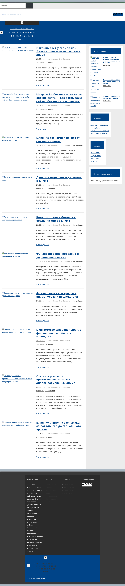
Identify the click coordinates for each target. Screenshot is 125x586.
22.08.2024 (40, 225)
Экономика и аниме (44, 63)
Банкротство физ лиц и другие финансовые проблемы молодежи (58, 333)
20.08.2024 (40, 301)
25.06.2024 (40, 341)
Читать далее (42, 86)
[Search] (29, 5)
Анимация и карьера (99, 125)
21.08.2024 (40, 261)
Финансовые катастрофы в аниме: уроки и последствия (57, 295)
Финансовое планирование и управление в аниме (57, 255)
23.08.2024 (40, 185)
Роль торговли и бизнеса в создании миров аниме (56, 219)
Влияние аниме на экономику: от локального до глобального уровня (58, 426)
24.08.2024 (40, 145)
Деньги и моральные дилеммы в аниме (59, 179)
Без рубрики (78, 145)
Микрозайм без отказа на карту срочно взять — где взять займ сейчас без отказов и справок (59, 98)
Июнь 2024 (95, 159)
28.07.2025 (40, 105)
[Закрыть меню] (22, 22)
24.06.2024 (40, 434)
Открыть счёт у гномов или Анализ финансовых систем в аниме (58, 51)
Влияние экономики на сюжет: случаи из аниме (58, 139)
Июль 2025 (95, 153)
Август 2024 (96, 156)
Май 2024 (95, 161)
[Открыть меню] (1, 32)
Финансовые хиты (42, 13)
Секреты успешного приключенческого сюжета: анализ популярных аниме (56, 379)
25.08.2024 (40, 59)
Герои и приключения (45, 188)
